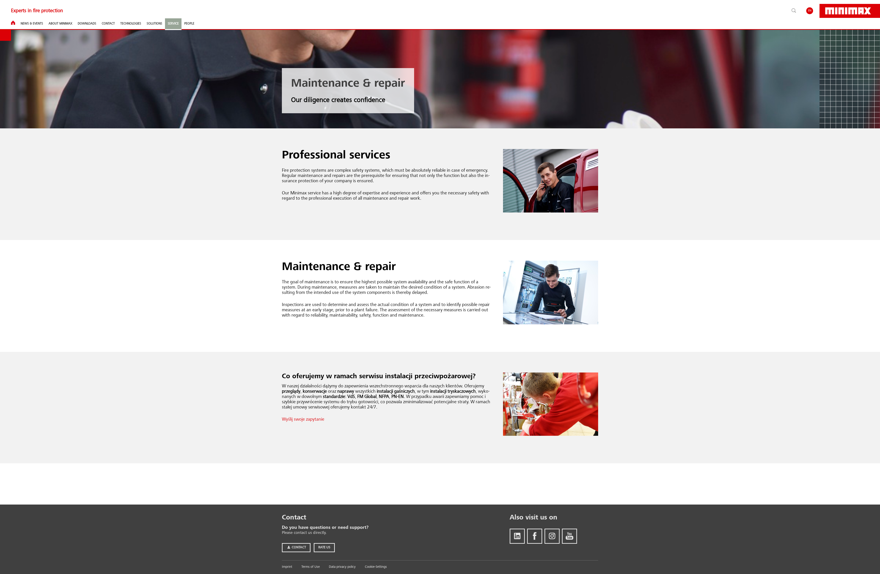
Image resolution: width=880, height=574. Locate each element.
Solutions (154, 23)
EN (809, 10)
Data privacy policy (342, 567)
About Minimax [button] (60, 23)
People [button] (189, 23)
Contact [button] (108, 23)
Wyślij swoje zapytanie (303, 419)
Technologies (130, 23)
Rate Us (324, 547)
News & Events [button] (32, 23)
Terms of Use (310, 567)
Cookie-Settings (376, 567)
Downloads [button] (87, 23)
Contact (298, 547)
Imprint (287, 567)
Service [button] (173, 23)
